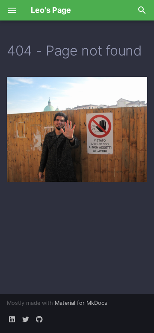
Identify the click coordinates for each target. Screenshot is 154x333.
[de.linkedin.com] (12, 319)
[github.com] (39, 319)
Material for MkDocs (81, 303)
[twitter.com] (26, 319)
